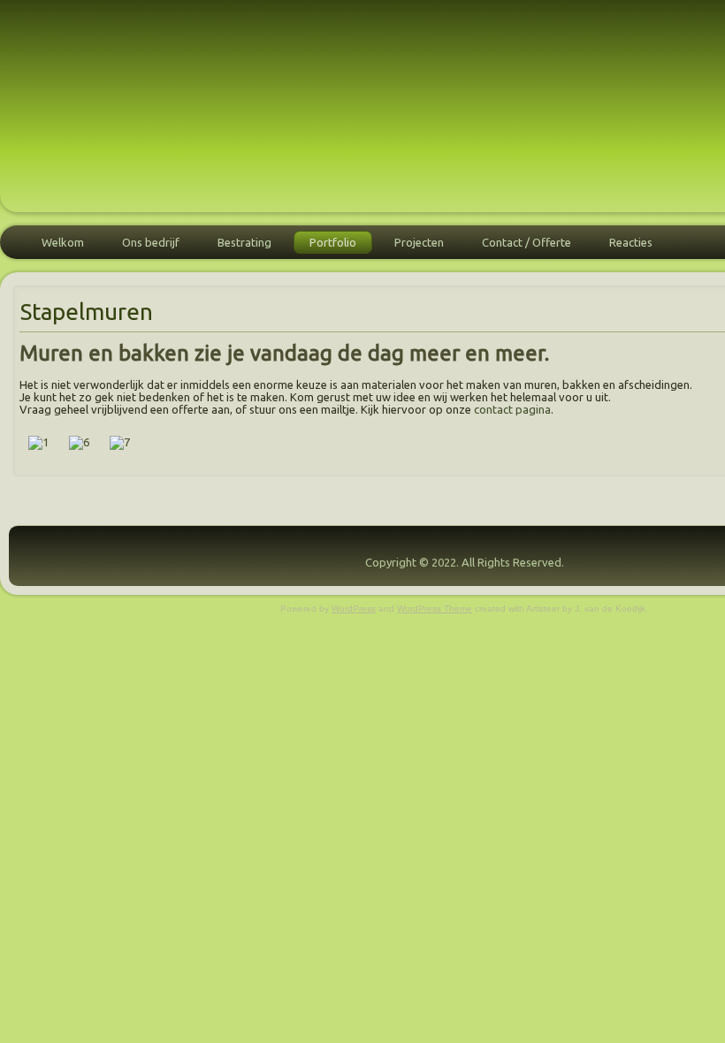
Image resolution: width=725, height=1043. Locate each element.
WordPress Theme (434, 608)
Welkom (63, 242)
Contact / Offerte (526, 242)
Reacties (630, 242)
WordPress (354, 608)
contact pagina (512, 409)
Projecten (419, 242)
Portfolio (332, 242)
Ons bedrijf (150, 242)
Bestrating (244, 242)
